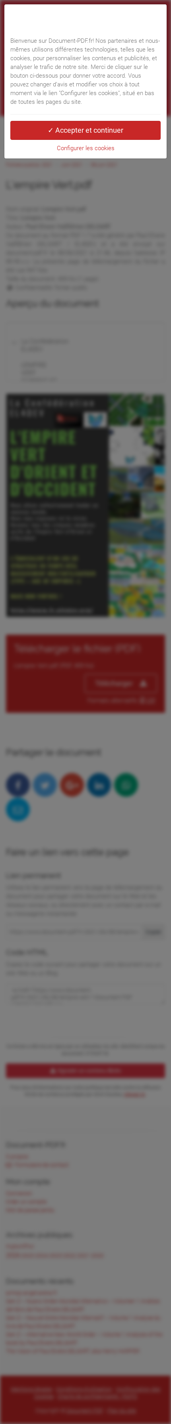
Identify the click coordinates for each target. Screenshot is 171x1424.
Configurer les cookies (86, 148)
